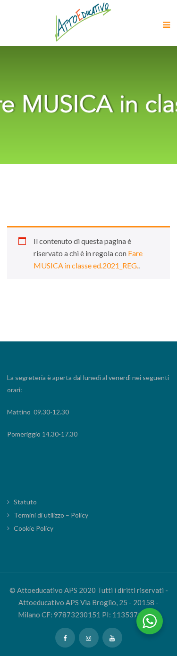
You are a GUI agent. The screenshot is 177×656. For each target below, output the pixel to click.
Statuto (25, 502)
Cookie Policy (33, 528)
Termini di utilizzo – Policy (51, 515)
